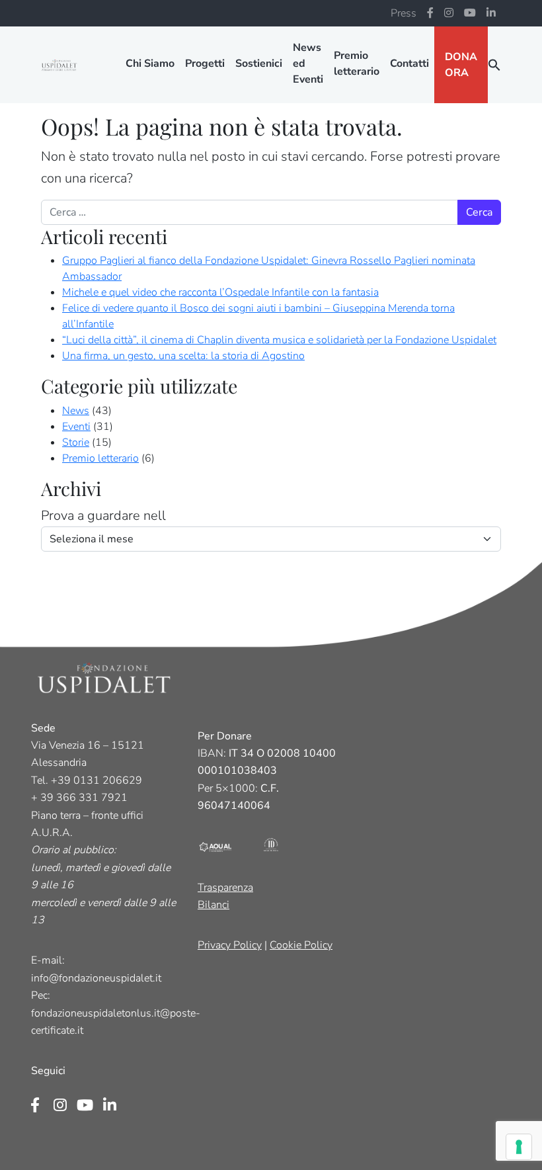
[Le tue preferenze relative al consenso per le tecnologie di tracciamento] (518, 1146)
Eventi (76, 426)
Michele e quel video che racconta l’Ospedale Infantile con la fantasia (220, 292)
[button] (494, 64)
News (75, 410)
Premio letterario (356, 63)
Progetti (205, 63)
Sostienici (258, 63)
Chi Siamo (150, 63)
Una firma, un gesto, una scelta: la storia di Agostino (183, 356)
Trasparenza (225, 887)
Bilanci (213, 905)
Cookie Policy (301, 945)
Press (403, 13)
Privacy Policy (230, 945)
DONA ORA (461, 65)
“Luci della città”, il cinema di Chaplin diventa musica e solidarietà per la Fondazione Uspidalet (279, 340)
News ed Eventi (308, 63)
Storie (75, 442)
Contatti (409, 63)
